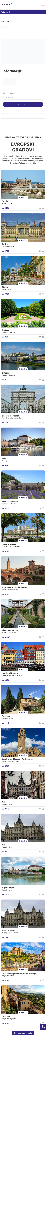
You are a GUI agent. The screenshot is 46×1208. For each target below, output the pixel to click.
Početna (4, 12)
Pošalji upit (23, 104)
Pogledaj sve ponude (23, 1033)
